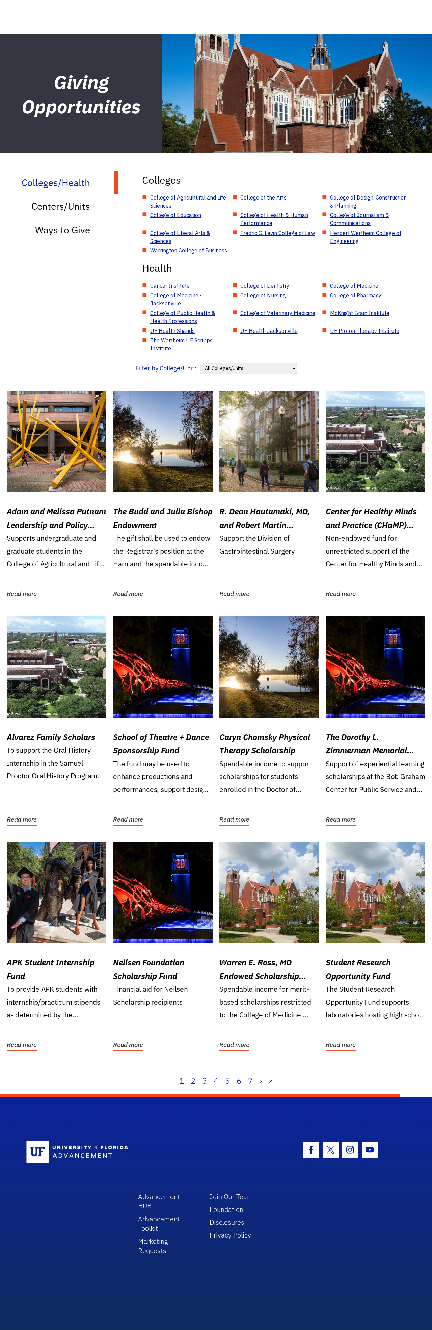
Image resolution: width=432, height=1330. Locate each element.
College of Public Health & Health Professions (182, 317)
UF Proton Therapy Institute (364, 330)
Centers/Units (60, 206)
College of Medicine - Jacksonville (176, 299)
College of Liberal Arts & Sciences (180, 237)
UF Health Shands (172, 330)
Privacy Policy (230, 1235)
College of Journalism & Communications (359, 219)
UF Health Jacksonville (269, 330)
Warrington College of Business (188, 250)
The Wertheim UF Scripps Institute (181, 344)
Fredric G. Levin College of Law (277, 233)
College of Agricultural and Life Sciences (188, 201)
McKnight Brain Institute (359, 313)
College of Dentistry (264, 285)
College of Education (175, 215)
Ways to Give (62, 229)
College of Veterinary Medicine (277, 313)
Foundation (226, 1209)
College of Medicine (354, 285)
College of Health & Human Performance (274, 219)
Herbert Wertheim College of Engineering (365, 237)
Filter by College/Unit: (165, 368)
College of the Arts (263, 197)
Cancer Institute (170, 285)
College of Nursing (263, 295)
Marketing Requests (153, 1245)
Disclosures (227, 1222)
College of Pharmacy (355, 295)
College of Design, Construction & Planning (368, 201)
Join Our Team (231, 1196)
